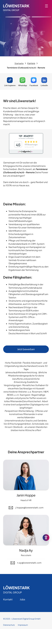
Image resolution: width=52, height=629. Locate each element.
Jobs (22, 599)
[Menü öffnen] (46, 6)
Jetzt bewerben (26, 349)
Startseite (19, 63)
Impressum (23, 625)
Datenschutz (9, 625)
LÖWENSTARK (16, 587)
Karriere (31, 63)
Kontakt (8, 599)
